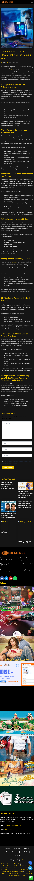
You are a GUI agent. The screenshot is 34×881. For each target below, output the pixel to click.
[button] (32, 2)
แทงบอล (11, 868)
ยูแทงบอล (27, 873)
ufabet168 (15, 871)
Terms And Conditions (12, 852)
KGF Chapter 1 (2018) (24, 542)
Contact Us (17, 855)
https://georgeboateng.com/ (12, 870)
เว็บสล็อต (3, 864)
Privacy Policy (16, 848)
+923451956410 (8, 829)
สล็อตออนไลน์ (4, 868)
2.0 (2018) (4, 532)
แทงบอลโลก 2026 (6, 873)
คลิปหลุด (23, 875)
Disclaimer (26, 848)
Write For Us (24, 852)
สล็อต (18, 864)
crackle (22, 860)
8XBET (2, 870)
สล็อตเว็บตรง (17, 868)
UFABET (26, 871)
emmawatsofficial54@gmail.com (12, 825)
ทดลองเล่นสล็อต (14, 866)
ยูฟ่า (18, 873)
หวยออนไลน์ (25, 868)
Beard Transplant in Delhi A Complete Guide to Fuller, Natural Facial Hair (8, 515)
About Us (7, 848)
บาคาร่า (9, 871)
